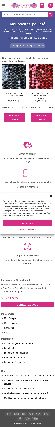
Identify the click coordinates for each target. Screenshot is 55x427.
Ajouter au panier (14, 118)
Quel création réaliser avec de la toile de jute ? (26, 393)
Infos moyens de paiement (16, 353)
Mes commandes (12, 323)
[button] (51, 196)
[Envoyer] (50, 14)
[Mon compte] (50, 5)
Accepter (27, 223)
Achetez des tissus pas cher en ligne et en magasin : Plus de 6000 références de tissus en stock (27, 30)
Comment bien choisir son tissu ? (20, 388)
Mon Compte (10, 318)
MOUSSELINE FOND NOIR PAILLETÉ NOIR (14, 94)
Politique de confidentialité (27, 229)
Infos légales (10, 348)
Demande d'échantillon (15, 362)
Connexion (9, 328)
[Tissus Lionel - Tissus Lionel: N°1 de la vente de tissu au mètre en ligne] (24, 5)
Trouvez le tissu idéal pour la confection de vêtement (29, 376)
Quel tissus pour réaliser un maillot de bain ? (25, 398)
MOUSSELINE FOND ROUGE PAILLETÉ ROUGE (41, 95)
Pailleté (37, 31)
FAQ (6, 332)
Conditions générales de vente (18, 343)
